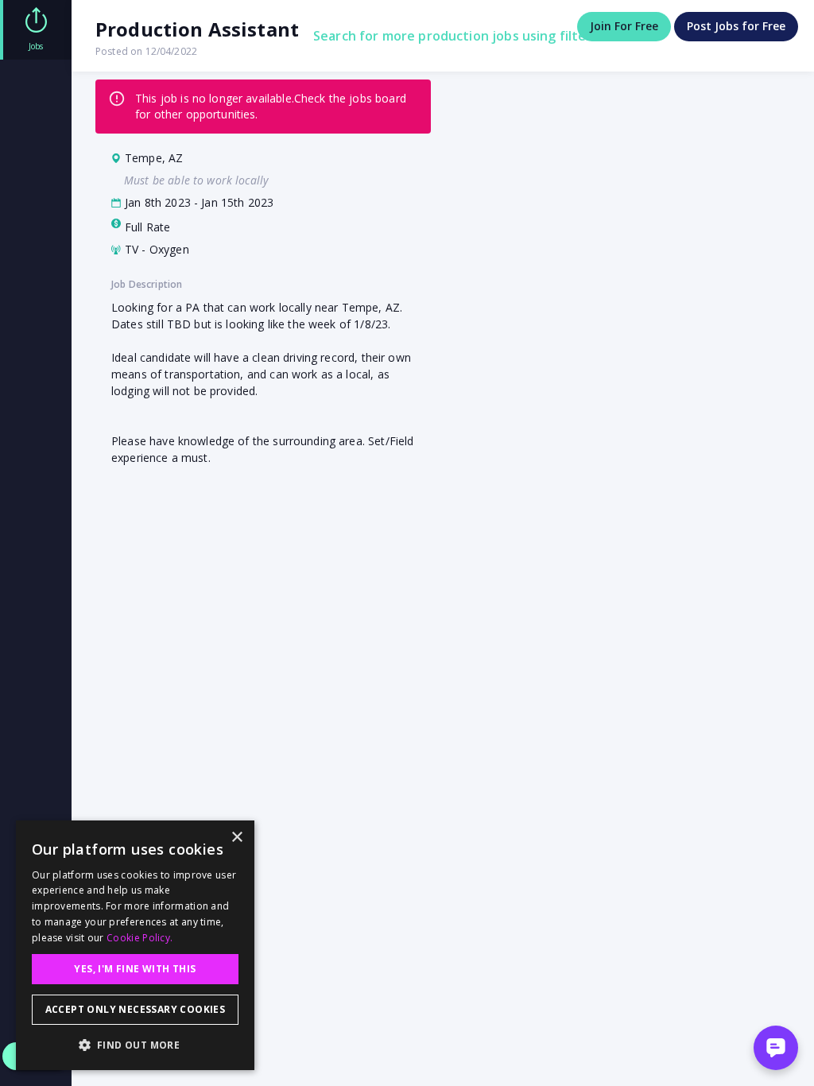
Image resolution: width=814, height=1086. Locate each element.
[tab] (36, 30)
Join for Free (624, 25)
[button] (135, 1044)
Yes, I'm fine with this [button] (135, 968)
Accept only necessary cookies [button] (135, 1009)
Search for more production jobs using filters (456, 36)
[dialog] (135, 945)
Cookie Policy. (139, 937)
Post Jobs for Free (736, 25)
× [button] (236, 838)
